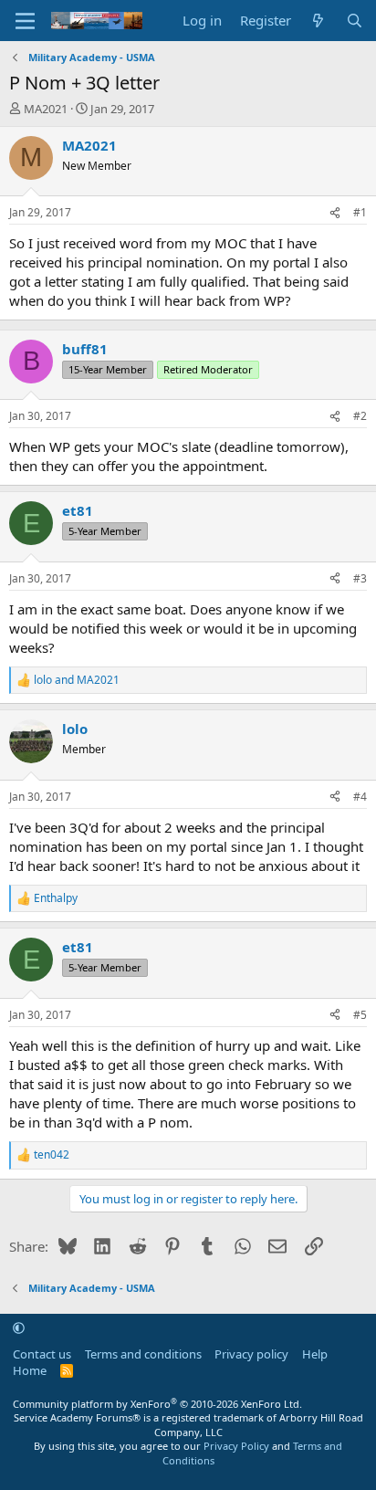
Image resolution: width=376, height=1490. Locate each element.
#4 (360, 796)
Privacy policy (251, 1354)
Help (315, 1354)
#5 (360, 1015)
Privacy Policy (236, 1446)
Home (30, 1370)
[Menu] (25, 21)
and (77, 680)
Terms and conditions (143, 1354)
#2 (360, 416)
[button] (18, 1327)
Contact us (42, 1354)
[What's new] (318, 20)
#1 (360, 212)
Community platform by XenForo (157, 1404)
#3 (360, 578)
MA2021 (46, 108)
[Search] (354, 20)
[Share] (335, 213)
